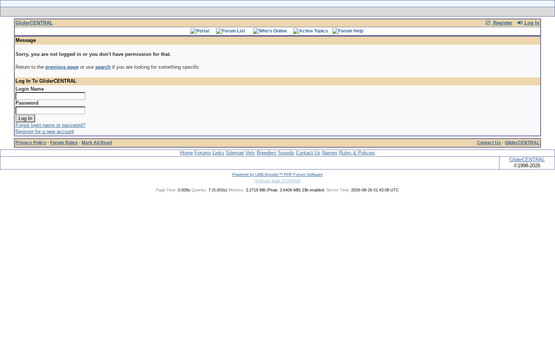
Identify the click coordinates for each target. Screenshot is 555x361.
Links (218, 153)
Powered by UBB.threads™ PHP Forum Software (277, 174)
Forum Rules (64, 142)
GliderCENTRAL (34, 23)
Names (330, 153)
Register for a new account (44, 131)
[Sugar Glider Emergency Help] (361, 11)
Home (186, 153)
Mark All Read (97, 142)
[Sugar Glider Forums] (224, 11)
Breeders (266, 153)
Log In (531, 23)
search (103, 67)
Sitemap (235, 153)
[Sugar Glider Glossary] (292, 11)
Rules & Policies (357, 153)
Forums (202, 153)
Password (27, 103)
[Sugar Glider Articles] (257, 11)
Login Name (29, 89)
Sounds (286, 153)
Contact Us (489, 142)
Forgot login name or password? (50, 125)
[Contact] (327, 11)
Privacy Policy (30, 142)
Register (502, 23)
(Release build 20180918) (277, 181)
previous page (62, 67)
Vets (250, 153)
